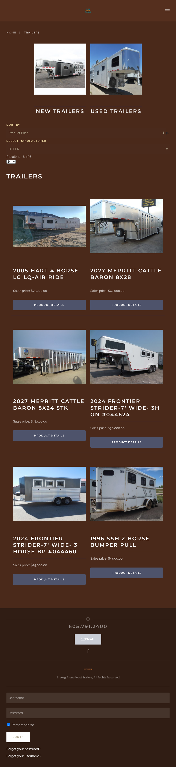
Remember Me (22, 725)
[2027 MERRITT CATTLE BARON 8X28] (126, 226)
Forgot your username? (23, 756)
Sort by (13, 124)
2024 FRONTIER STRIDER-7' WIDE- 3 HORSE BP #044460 (45, 545)
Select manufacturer (26, 140)
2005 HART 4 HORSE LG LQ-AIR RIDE (46, 273)
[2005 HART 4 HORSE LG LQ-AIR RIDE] (49, 226)
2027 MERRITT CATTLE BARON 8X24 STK (49, 404)
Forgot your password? (23, 749)
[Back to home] (88, 10)
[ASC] (168, 133)
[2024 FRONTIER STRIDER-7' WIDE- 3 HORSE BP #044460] (49, 494)
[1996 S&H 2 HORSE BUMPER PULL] (126, 494)
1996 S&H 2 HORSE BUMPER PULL (120, 541)
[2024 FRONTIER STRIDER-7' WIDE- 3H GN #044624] (126, 357)
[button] (167, 10)
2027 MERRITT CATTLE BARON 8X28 (126, 273)
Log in (18, 736)
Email (90, 639)
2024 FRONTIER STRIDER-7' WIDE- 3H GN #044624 (125, 408)
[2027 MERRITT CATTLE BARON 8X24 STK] (49, 357)
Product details (49, 304)
